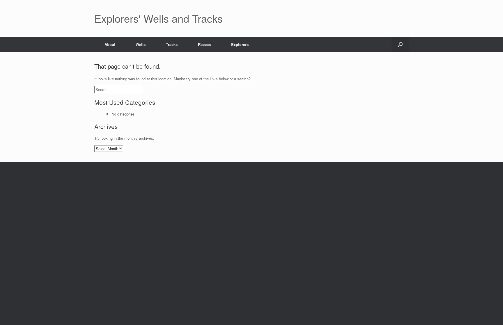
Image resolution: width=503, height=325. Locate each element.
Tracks (172, 44)
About (110, 44)
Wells (141, 44)
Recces (204, 44)
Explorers (240, 44)
